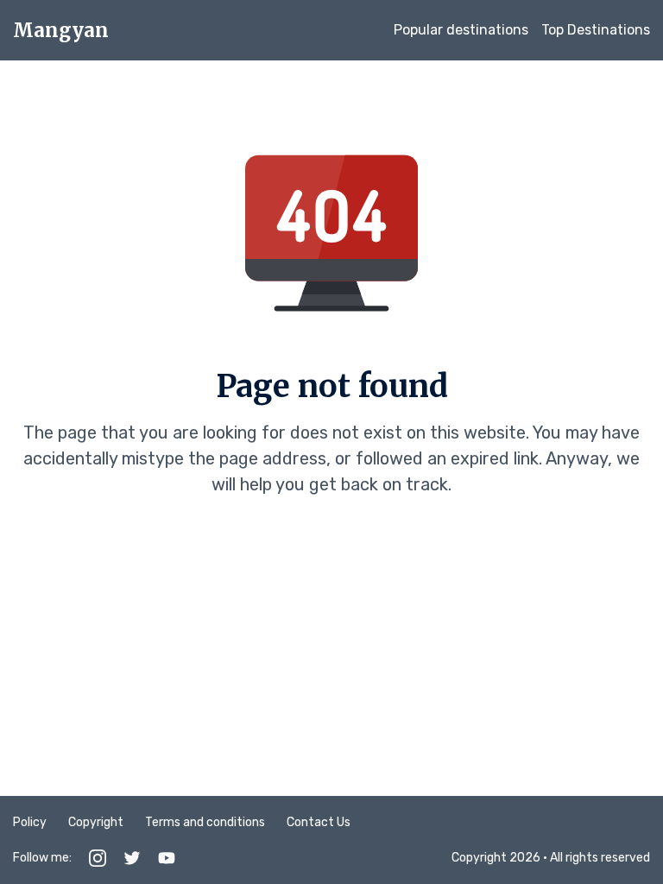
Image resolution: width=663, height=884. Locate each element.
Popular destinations (461, 30)
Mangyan (61, 30)
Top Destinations (595, 30)
